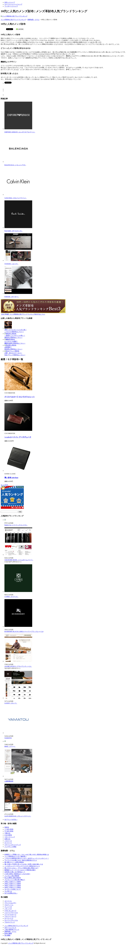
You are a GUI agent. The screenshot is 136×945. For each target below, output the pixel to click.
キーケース (8, 843)
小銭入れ (7, 833)
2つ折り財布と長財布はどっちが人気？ (17, 874)
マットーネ (8, 907)
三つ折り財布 (8, 831)
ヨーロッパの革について (12, 889)
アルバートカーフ (10, 916)
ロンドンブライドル (11, 920)
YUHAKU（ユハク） (11, 263)
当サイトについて (10, 927)
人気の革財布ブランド (11, 929)
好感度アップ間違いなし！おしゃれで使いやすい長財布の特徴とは (26, 854)
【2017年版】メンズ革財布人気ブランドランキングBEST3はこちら (23, 314)
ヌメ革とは (8, 891)
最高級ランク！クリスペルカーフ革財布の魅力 (20, 870)
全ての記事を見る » (10, 893)
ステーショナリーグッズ (12, 844)
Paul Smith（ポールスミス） (13, 231)
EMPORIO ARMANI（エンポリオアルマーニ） (19, 132)
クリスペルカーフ (10, 914)
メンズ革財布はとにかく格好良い (15, 856)
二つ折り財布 (8, 829)
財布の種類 (8, 933)
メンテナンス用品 (10, 846)
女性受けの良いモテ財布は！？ (14, 872)
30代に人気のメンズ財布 (12, 885)
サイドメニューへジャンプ (13, 4)
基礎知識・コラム (10, 931)
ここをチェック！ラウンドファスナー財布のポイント (22, 866)
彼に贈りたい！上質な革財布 (14, 862)
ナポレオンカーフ (10, 910)
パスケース (8, 841)
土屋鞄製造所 (8, 781)
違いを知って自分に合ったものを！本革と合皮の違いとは (23, 864)
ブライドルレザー (10, 903)
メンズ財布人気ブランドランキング (16, 925)
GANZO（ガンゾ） (10, 703)
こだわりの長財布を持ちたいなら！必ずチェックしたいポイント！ (26, 858)
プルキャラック (9, 922)
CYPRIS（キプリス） (11, 596)
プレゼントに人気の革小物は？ (14, 879)
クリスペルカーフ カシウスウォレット (19, 397)
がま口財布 (8, 835)
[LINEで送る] (20, 29)
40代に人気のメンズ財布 (12, 887)
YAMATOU (8, 738)
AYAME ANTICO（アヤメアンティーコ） (18, 666)
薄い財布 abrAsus (11, 478)
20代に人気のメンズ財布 (12, 883)
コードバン (8, 901)
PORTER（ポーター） (11, 296)
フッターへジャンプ (11, 6)
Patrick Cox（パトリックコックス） (16, 525)
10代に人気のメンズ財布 (12, 881)
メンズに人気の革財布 (11, 876)
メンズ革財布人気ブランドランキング (20, 943)
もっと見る (4, 485)
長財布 (6, 827)
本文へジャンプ (9, 2)
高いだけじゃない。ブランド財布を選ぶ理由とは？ (21, 868)
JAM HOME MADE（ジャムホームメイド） (18, 560)
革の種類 (7, 935)
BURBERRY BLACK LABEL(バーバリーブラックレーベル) (23, 631)
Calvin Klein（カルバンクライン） (15, 198)
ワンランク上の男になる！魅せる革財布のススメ (20, 860)
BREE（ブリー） (10, 746)
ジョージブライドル (11, 912)
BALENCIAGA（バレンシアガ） (15, 165)
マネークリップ (9, 837)
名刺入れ (7, 839)
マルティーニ (8, 905)
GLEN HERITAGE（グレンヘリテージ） (17, 816)
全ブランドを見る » (10, 819)
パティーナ (8, 908)
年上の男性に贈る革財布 (12, 878)
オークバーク (8, 918)
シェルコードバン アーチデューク (17, 437)
